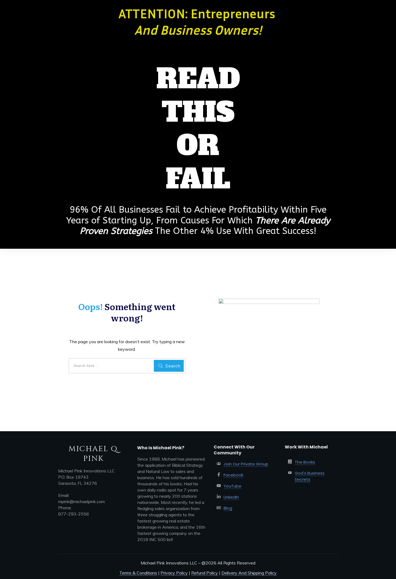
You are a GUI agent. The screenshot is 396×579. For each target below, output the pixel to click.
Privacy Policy (174, 573)
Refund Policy (204, 573)
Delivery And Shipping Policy (249, 573)
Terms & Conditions (138, 573)
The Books (305, 462)
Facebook (233, 475)
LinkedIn (231, 497)
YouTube (232, 486)
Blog (228, 508)
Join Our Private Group (246, 464)
